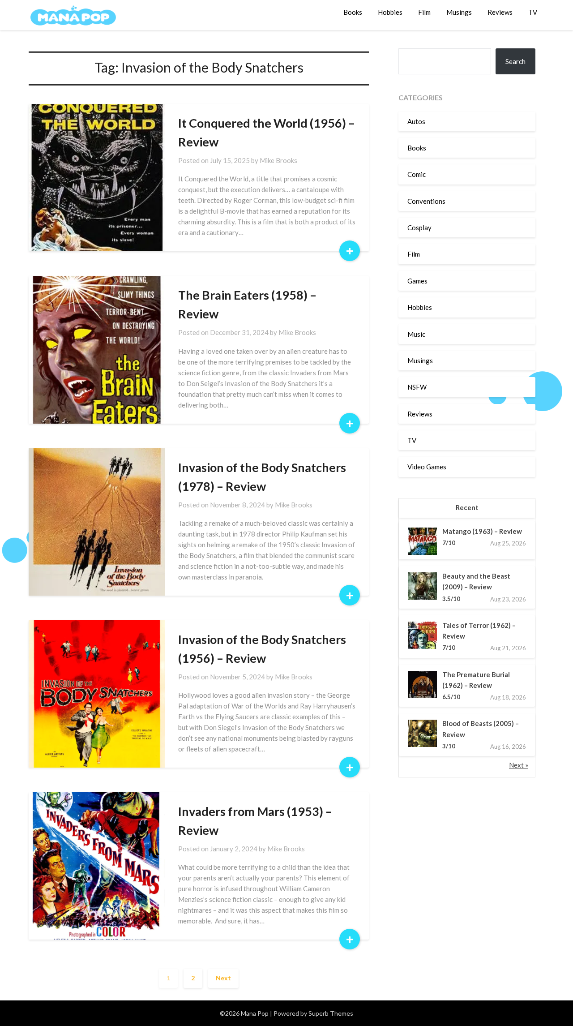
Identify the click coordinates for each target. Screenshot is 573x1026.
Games (417, 281)
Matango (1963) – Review (482, 531)
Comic (416, 174)
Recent (467, 507)
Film (424, 12)
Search (515, 61)
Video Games (426, 467)
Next (223, 978)
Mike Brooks (278, 160)
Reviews (500, 12)
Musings (459, 12)
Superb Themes (330, 1013)
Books (352, 12)
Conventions (426, 201)
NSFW (417, 387)
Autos (416, 121)
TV (532, 12)
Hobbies (390, 12)
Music (416, 334)
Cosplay (419, 227)
